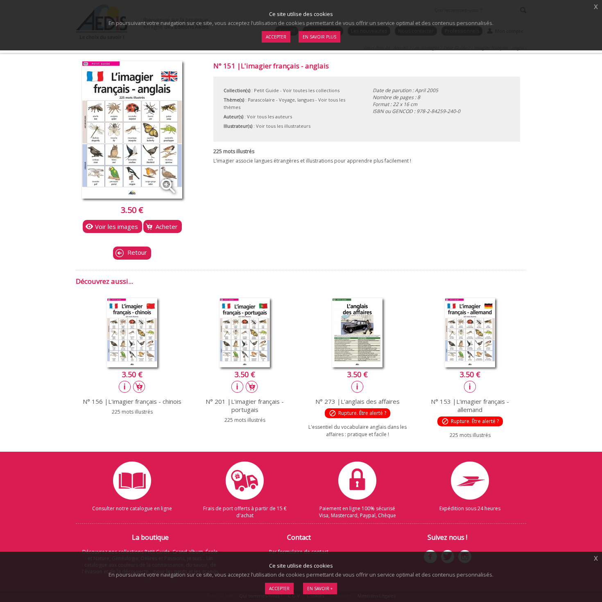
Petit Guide (266, 90)
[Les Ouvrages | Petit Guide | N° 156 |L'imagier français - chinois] (132, 364)
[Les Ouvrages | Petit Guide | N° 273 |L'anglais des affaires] (357, 364)
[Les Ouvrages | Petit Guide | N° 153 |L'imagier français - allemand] (470, 364)
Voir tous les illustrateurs (283, 126)
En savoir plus (319, 37)
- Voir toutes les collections (309, 90)
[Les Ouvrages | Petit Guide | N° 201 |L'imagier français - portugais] (245, 364)
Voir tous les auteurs (269, 116)
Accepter (279, 588)
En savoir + (320, 588)
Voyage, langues (296, 100)
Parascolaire (261, 100)
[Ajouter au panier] (139, 386)
